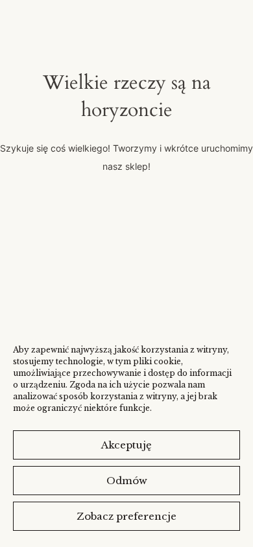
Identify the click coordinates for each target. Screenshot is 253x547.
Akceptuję (126, 445)
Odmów (126, 480)
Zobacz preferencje (126, 516)
